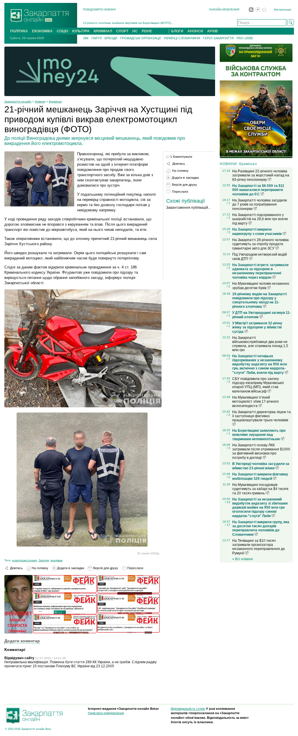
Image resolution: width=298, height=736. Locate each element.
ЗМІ (85, 38)
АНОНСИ (195, 31)
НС (135, 31)
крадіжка (57, 560)
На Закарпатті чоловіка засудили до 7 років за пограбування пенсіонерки (259, 204)
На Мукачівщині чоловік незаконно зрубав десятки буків (260, 286)
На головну (39, 568)
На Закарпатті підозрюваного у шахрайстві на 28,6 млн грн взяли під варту (260, 219)
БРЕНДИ (110, 38)
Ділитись (16, 568)
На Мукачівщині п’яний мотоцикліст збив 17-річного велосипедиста (255, 401)
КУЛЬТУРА (81, 31)
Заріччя (44, 560)
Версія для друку (105, 568)
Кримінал (55, 101)
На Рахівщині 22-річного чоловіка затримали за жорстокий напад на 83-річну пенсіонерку (260, 175)
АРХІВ (212, 31)
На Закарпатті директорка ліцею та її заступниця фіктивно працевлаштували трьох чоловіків (261, 416)
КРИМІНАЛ (103, 31)
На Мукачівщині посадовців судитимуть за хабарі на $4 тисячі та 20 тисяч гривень (260, 489)
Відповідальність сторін (188, 708)
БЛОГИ (177, 31)
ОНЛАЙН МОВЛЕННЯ (224, 9)
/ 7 (228, 358)
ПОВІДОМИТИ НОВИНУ (99, 9)
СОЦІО (62, 31)
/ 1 (228, 203)
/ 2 (228, 217)
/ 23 (227, 502)
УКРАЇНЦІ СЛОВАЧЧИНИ (182, 38)
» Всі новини (242, 559)
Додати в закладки (70, 568)
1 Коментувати (181, 156)
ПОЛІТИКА (19, 31)
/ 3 (228, 232)
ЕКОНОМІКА (42, 31)
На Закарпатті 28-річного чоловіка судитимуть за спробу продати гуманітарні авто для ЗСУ (260, 244)
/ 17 (227, 524)
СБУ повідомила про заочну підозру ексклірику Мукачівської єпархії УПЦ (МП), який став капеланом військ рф (258, 385)
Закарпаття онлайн (17, 101)
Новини (40, 101)
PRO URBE (245, 38)
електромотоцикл (24, 560)
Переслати (134, 568)
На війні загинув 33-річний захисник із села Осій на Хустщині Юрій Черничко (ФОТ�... (143, 22)
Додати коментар (22, 640)
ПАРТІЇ (96, 38)
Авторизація (282, 9)
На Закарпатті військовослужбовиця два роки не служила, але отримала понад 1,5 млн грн (260, 344)
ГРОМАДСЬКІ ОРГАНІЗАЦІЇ (140, 38)
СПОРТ (122, 31)
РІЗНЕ (147, 31)
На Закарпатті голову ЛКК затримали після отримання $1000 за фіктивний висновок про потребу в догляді (261, 451)
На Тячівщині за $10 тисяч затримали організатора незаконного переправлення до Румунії (258, 547)
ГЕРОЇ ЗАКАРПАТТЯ (218, 38)
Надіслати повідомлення (106, 713)
